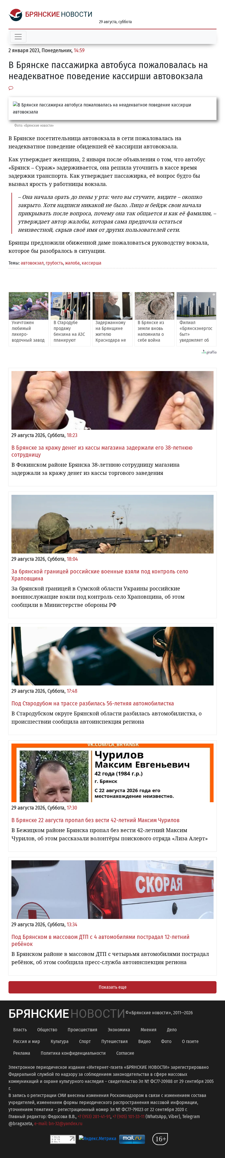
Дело (172, 1029)
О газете (190, 1041)
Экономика (119, 1029)
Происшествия (82, 1029)
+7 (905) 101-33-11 (128, 1116)
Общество (47, 1029)
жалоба (72, 263)
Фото (166, 1041)
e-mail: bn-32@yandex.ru (58, 1123)
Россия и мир (26, 1041)
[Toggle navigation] (18, 37)
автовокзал (32, 263)
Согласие (125, 1053)
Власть (20, 1029)
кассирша (91, 263)
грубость (54, 263)
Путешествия (114, 1041)
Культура (60, 1041)
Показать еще (113, 987)
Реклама (21, 1053)
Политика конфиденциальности (73, 1053)
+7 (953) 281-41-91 (94, 1116)
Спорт (85, 1041)
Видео (144, 1041)
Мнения (148, 1029)
